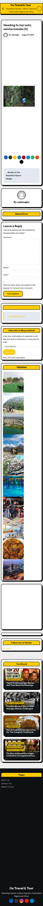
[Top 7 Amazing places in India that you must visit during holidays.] (13, 444)
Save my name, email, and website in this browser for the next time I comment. (19, 286)
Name (6, 268)
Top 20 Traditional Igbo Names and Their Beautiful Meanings (20, 684)
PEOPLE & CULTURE (14, 679)
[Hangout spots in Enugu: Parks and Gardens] (13, 382)
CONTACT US (6, 784)
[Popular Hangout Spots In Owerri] (13, 507)
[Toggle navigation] (3, 8)
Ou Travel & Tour (21, 5)
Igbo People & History (15, 703)
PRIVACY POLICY (7, 787)
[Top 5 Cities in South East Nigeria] (13, 424)
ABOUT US (5, 780)
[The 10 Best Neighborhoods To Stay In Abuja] (13, 569)
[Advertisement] (21, 63)
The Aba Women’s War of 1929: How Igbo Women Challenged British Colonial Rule (20, 708)
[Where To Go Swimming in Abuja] (13, 486)
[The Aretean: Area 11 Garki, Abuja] (13, 528)
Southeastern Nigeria (15, 750)
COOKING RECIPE (13, 726)
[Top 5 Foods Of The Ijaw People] (13, 549)
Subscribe (9, 352)
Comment (7, 237)
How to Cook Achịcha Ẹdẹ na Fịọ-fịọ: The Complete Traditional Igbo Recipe (21, 732)
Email (6, 275)
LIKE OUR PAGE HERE (21, 307)
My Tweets (7, 649)
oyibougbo (15, 35)
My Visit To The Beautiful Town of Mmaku (13, 175)
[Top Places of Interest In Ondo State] (13, 403)
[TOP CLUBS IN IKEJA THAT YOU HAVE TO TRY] (13, 465)
